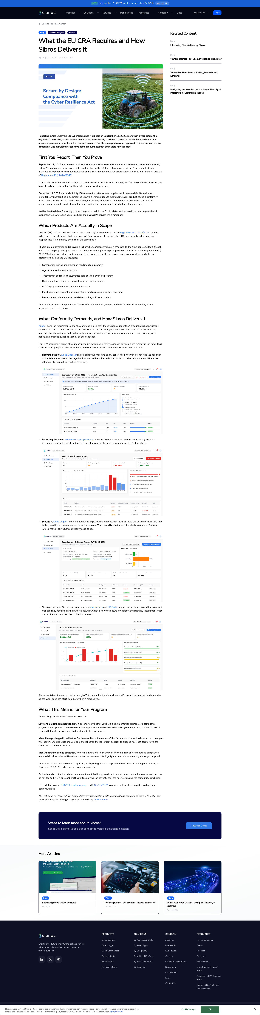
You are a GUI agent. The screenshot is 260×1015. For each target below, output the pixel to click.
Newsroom (170, 967)
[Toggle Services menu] (115, 12)
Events (200, 945)
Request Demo (199, 825)
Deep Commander (110, 950)
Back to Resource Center (54, 23)
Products (70, 12)
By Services (139, 967)
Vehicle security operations (79, 439)
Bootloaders (108, 961)
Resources (143, 12)
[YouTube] (58, 959)
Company (163, 12)
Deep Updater (69, 354)
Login (217, 13)
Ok (210, 1009)
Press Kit (201, 956)
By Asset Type (141, 945)
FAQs (167, 977)
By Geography (140, 950)
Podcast (201, 950)
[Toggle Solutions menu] (97, 12)
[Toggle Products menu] (79, 12)
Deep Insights (108, 956)
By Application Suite (143, 940)
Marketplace (126, 12)
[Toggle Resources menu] (153, 12)
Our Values (170, 950)
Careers (169, 956)
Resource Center (205, 940)
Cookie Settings (188, 1009)
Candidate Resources (175, 961)
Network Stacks (109, 967)
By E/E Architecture (143, 961)
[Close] (255, 1009)
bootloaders (96, 607)
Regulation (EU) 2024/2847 (56, 175)
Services (106, 12)
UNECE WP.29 (100, 785)
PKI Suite (113, 607)
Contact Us (170, 983)
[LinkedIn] (42, 959)
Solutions (88, 12)
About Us (169, 940)
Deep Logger (60, 521)
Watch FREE (162, 3)
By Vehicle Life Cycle (144, 956)
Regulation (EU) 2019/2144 (134, 232)
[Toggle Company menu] (172, 12)
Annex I (42, 326)
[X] (50, 959)
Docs (179, 12)
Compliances (171, 972)
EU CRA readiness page (74, 785)
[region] (130, 1010)
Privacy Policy (203, 961)
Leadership (170, 945)
